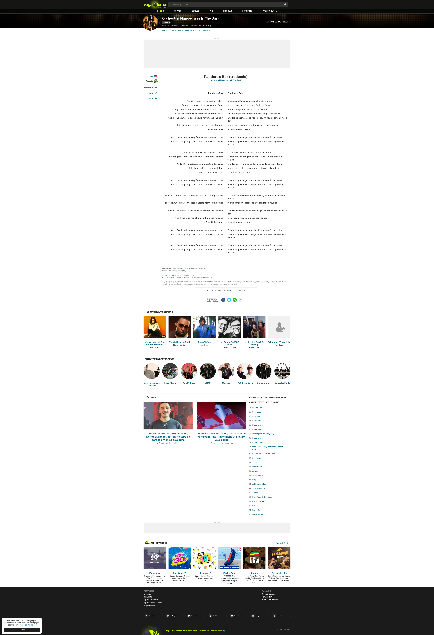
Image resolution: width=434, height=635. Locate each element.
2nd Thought (257, 475)
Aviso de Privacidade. (29, 625)
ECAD (164, 277)
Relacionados (190, 30)
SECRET (255, 462)
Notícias (227, 11)
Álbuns (173, 30)
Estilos (195, 11)
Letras (164, 30)
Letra (151, 76)
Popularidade (204, 30)
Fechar (22, 630)
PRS (205, 268)
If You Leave (257, 425)
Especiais (148, 594)
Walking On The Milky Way (263, 434)
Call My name (258, 501)
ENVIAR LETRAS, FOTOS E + (279, 22)
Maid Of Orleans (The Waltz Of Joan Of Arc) (268, 448)
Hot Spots (247, 11)
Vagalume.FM (269, 11)
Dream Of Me (257, 514)
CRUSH (255, 506)
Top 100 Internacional (153, 603)
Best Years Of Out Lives (262, 497)
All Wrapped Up (258, 488)
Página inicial (166, 26)
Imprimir (151, 98)
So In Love (256, 412)
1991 (192, 275)
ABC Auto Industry (260, 484)
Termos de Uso (268, 597)
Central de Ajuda (269, 594)
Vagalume (155, 4)
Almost (255, 471)
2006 (173, 275)
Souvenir (256, 416)
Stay (254, 480)
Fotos (180, 30)
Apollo (255, 493)
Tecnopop (166, 22)
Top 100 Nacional (151, 600)
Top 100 (178, 11)
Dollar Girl (256, 510)
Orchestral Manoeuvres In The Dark (190, 18)
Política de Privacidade (272, 600)
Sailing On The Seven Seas (263, 454)
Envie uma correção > (236, 290)
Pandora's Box (258, 408)
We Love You (257, 467)
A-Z (211, 11)
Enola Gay (256, 421)
